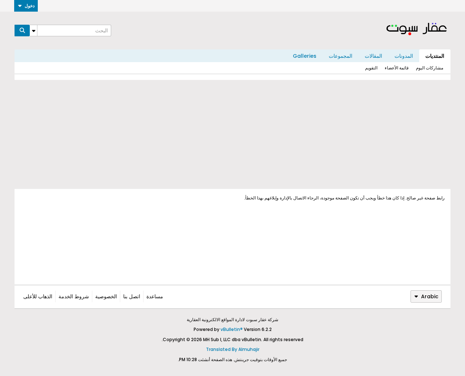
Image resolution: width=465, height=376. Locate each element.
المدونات (404, 56)
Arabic (429, 296)
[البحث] (22, 30)
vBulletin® (232, 329)
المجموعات (340, 56)
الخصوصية (106, 296)
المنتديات (434, 56)
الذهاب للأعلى (37, 296)
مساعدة (154, 296)
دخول (30, 6)
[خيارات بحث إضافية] (33, 30)
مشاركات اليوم (429, 68)
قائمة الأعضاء (397, 68)
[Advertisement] (232, 134)
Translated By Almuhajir (232, 349)
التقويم (371, 68)
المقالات (373, 56)
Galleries (304, 56)
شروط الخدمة (73, 296)
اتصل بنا (131, 296)
